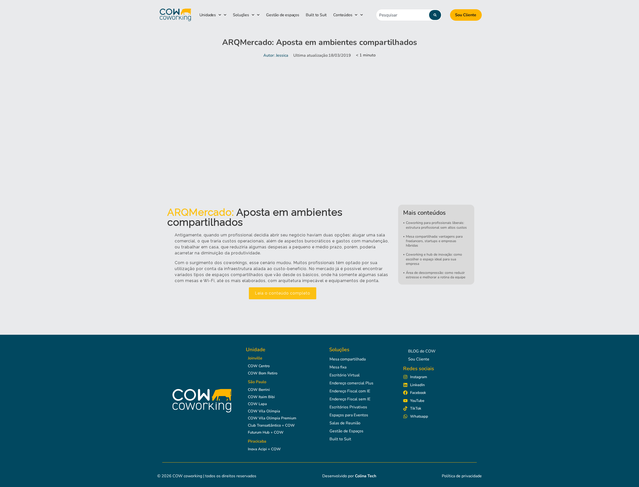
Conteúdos (342, 14)
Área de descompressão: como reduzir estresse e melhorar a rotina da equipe (435, 275)
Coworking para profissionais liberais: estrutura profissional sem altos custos (436, 225)
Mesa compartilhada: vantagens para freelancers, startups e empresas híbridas (434, 241)
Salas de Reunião (344, 423)
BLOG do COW (422, 351)
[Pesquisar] (435, 15)
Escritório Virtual (344, 375)
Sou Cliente (465, 15)
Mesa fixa (337, 367)
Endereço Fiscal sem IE (349, 399)
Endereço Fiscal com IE (349, 391)
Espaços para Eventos (348, 415)
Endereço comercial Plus (351, 383)
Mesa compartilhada (347, 359)
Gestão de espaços (282, 14)
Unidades (207, 14)
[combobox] (409, 15)
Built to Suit (316, 14)
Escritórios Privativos (348, 407)
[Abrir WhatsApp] (626, 474)
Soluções (241, 14)
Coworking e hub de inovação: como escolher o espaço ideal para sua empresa (434, 259)
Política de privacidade (462, 476)
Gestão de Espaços (346, 431)
